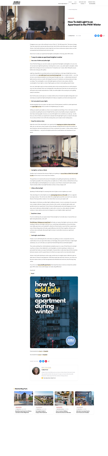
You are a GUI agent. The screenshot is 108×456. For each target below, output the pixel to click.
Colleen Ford (71, 35)
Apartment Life (71, 18)
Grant (40, 351)
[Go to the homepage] (16, 3)
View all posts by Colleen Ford (49, 378)
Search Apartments (62, 3)
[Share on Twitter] (98, 36)
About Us (74, 3)
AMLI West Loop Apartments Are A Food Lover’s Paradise (83, 411)
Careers (82, 3)
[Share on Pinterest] (101, 36)
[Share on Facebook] (95, 36)
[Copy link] (104, 36)
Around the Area (39, 407)
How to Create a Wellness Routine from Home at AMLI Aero (63, 411)
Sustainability (92, 3)
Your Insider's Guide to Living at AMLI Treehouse (41, 411)
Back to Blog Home (73, 9)
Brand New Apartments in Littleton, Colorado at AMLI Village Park (23, 411)
